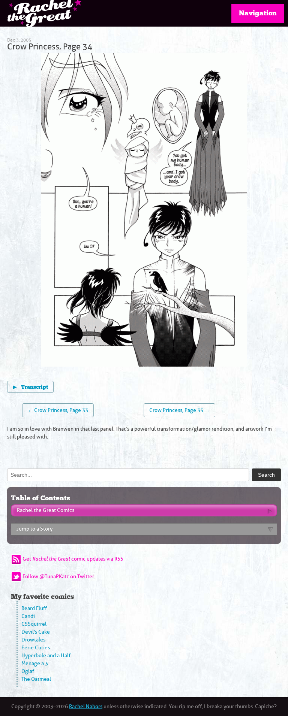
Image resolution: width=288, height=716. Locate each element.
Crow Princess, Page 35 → (179, 410)
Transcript (30, 387)
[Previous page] (92, 211)
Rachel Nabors (85, 706)
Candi (28, 616)
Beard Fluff (34, 608)
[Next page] (195, 211)
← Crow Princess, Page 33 (58, 410)
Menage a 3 (34, 663)
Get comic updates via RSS (72, 559)
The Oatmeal (36, 679)
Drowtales (33, 640)
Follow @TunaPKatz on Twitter (58, 576)
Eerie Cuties (35, 647)
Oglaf (27, 671)
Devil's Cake (35, 632)
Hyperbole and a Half (45, 655)
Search (266, 475)
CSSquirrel (33, 624)
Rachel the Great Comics (45, 510)
